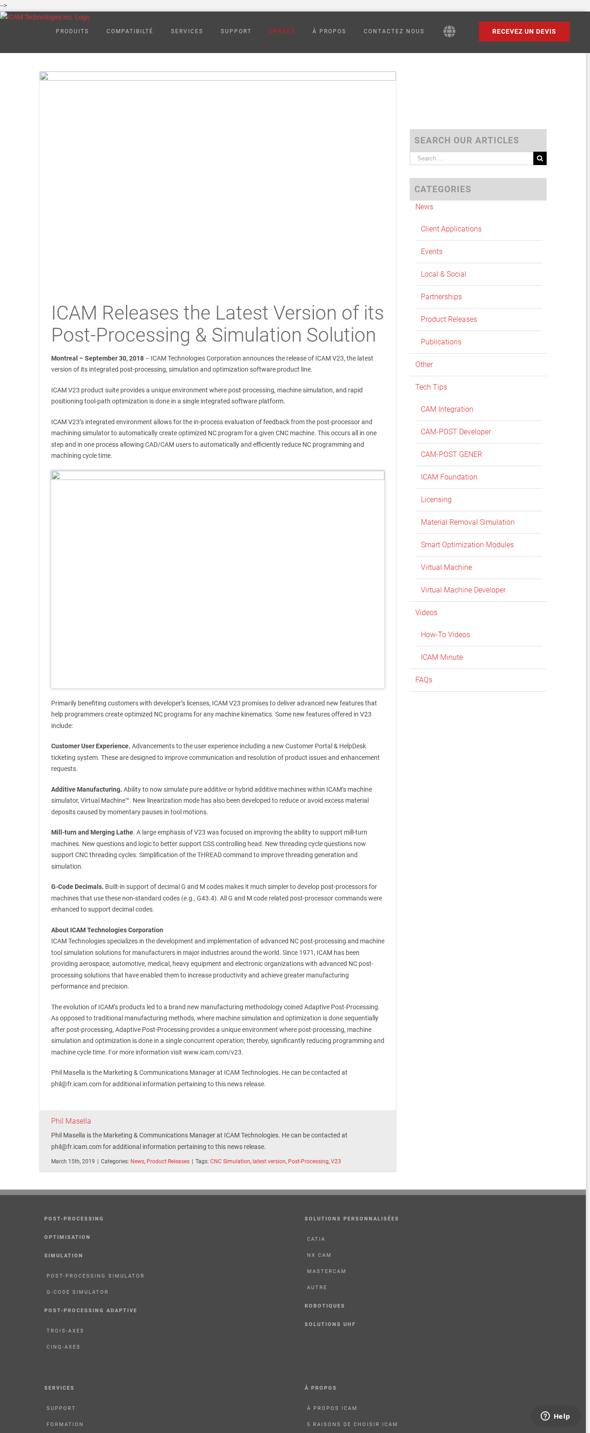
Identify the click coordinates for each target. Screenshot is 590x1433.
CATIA (316, 1239)
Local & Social (443, 274)
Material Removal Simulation (468, 522)
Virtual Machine (446, 567)
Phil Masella (71, 1121)
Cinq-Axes (64, 1347)
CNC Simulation (230, 1161)
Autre (317, 1288)
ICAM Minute (442, 657)
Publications (441, 342)
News (137, 1161)
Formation (65, 1424)
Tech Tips (431, 387)
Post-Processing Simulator (96, 1276)
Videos (426, 612)
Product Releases (168, 1161)
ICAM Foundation (449, 477)
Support (61, 1408)
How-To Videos (445, 634)
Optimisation (67, 1237)
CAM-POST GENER (451, 454)
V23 (336, 1161)
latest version (269, 1161)
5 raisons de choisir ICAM (352, 1424)
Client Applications (451, 229)
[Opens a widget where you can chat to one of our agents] (555, 1416)
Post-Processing (308, 1161)
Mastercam (327, 1271)
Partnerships (441, 296)
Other (424, 364)
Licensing (436, 499)
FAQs (423, 679)
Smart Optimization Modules (467, 544)
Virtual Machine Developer (463, 590)
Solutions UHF (330, 1324)
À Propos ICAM (332, 1408)
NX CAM (319, 1255)
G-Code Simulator (78, 1292)
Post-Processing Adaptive (90, 1311)
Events (431, 251)
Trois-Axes (65, 1331)
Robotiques (325, 1306)
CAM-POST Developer (456, 431)
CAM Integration (447, 409)
